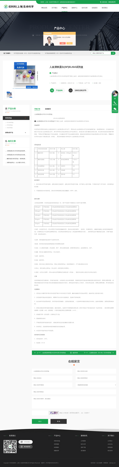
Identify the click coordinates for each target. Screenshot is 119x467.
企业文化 (110, 444)
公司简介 (110, 441)
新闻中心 (74, 8)
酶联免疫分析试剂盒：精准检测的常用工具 (17, 158)
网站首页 (44, 8)
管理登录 (105, 463)
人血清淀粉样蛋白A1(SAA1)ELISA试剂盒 (54, 352)
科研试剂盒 (8, 118)
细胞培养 (56, 450)
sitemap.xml (112, 463)
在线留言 (95, 8)
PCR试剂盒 (10, 125)
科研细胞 (56, 444)
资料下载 (83, 447)
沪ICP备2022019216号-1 (52, 463)
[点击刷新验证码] (54, 413)
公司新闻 (83, 441)
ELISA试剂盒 (10, 122)
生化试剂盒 (10, 127)
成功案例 (83, 450)
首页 (43, 35)
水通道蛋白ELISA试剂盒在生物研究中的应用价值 (17, 154)
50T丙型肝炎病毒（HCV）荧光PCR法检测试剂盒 (27, 53)
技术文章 (85, 8)
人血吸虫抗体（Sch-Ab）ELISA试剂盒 (100, 352)
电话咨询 (115, 104)
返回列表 (75, 352)
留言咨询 (110, 450)
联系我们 (105, 8)
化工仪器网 (99, 463)
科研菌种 (56, 447)
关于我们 (54, 8)
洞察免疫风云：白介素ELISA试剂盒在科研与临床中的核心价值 (17, 162)
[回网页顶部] (115, 98)
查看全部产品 (9, 132)
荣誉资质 (110, 447)
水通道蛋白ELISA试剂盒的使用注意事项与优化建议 (17, 151)
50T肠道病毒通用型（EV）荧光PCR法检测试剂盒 (58, 53)
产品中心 (64, 8)
